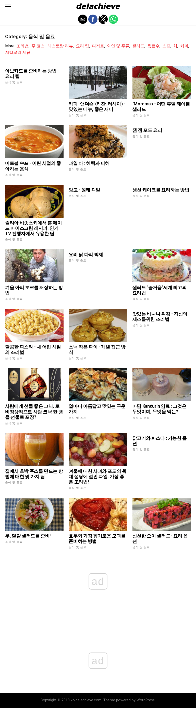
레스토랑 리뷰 (60, 45)
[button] (8, 6)
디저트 (98, 45)
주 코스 (38, 45)
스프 (166, 45)
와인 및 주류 (118, 45)
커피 (184, 45)
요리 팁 (82, 45)
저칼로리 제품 (18, 52)
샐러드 (138, 45)
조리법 (22, 45)
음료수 (153, 45)
